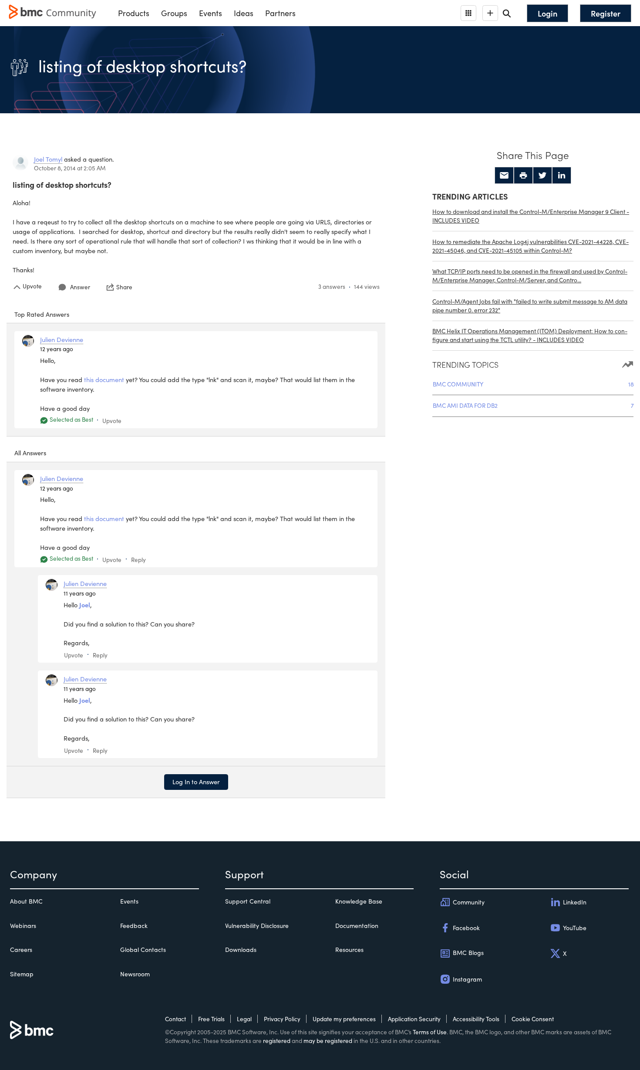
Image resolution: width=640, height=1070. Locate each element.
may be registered (327, 1040)
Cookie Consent (533, 1019)
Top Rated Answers (41, 314)
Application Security (414, 1019)
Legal (244, 1019)
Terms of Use (430, 1032)
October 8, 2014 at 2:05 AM (70, 168)
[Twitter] (542, 175)
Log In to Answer (196, 781)
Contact (175, 1019)
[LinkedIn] (561, 175)
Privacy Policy (282, 1019)
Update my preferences (344, 1019)
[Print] (523, 175)
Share (124, 287)
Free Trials (211, 1019)
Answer (80, 287)
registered (276, 1040)
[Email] (504, 175)
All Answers (30, 452)
